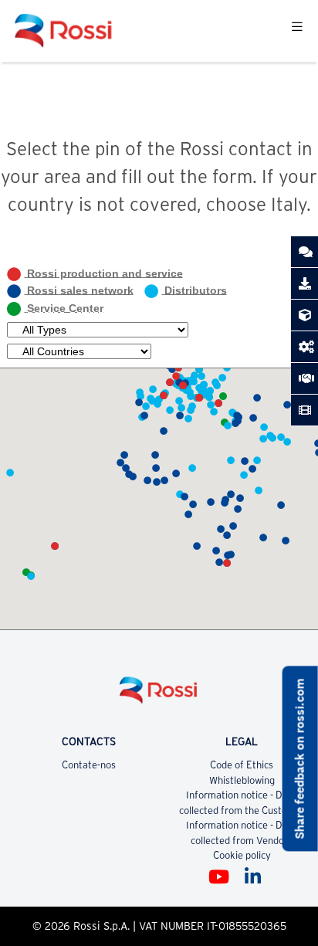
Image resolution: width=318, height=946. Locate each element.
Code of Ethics (241, 765)
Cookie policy (242, 855)
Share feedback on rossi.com (300, 759)
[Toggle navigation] (297, 31)
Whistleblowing (242, 780)
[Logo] (159, 696)
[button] (55, 546)
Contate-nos (89, 765)
